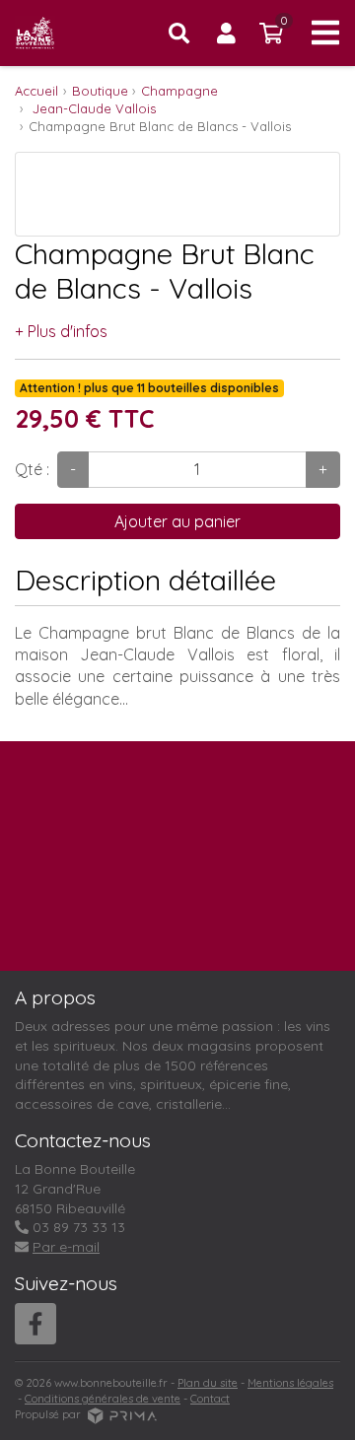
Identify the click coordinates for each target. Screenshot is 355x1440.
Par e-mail (66, 1247)
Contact (210, 1399)
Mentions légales (290, 1383)
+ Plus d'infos (61, 331)
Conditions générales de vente (102, 1399)
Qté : (32, 469)
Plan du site (208, 1383)
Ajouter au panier (177, 521)
